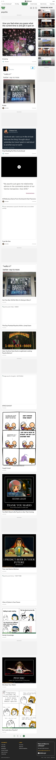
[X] (36, 8)
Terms (42, 757)
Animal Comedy (4, 750)
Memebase (3, 748)
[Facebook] (33, 8)
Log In (53, 1)
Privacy (45, 757)
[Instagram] (31, 8)
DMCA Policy (53, 757)
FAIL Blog (3, 746)
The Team (21, 744)
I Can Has (3, 744)
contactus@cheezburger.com (44, 750)
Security (48, 757)
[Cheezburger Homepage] (28, 1)
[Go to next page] (24, 736)
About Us (21, 746)
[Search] (3, 1)
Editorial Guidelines (23, 748)
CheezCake (3, 754)
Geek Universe (4, 752)
